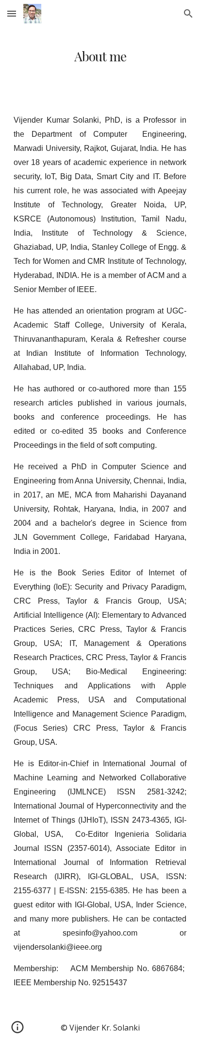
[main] (100, 56)
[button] (11, 13)
